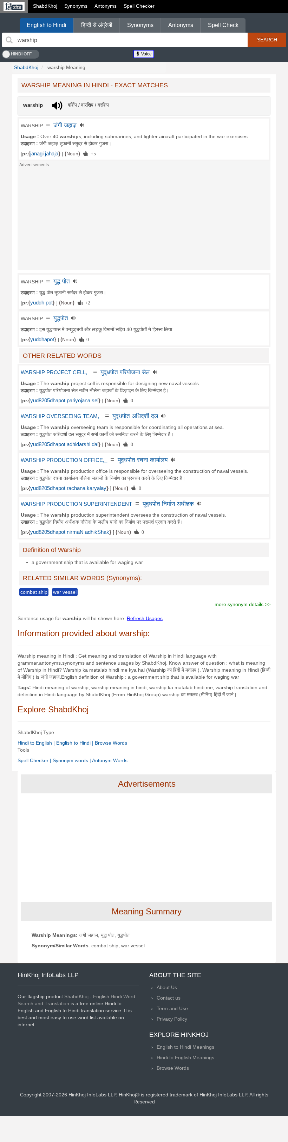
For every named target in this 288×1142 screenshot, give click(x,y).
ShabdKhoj (45, 6)
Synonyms (75, 6)
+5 (92, 153)
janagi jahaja (44, 153)
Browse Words (111, 743)
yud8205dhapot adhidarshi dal (64, 444)
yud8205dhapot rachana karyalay (68, 488)
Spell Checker (139, 6)
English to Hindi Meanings (185, 1047)
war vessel (65, 592)
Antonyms (105, 6)
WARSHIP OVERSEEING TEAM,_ (61, 416)
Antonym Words (109, 760)
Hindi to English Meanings (185, 1057)
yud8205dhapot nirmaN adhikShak (69, 532)
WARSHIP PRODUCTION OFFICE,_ (64, 460)
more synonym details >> (242, 604)
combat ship (33, 592)
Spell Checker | (35, 760)
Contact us (169, 998)
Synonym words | (72, 760)
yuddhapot (42, 339)
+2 (86, 302)
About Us (167, 987)
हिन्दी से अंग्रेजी (96, 25)
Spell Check (223, 25)
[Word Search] (9, 40)
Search (267, 39)
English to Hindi (46, 25)
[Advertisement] (144, 221)
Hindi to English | (37, 743)
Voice (146, 54)
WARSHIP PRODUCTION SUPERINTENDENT (76, 504)
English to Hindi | (75, 743)
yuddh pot (41, 303)
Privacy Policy (172, 1019)
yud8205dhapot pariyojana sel (64, 400)
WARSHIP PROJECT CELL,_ (55, 372)
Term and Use (172, 1008)
